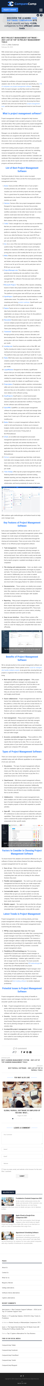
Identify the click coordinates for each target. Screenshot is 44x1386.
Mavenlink (7, 320)
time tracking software (19, 981)
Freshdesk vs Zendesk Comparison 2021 (29, 1198)
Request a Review (7, 1283)
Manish (4, 1316)
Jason (3, 1327)
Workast (6, 457)
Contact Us (5, 1272)
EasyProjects (8, 396)
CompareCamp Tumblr (9, 1360)
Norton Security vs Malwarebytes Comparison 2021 (25, 1322)
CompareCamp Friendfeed (10, 1355)
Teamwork (7, 332)
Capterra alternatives (8, 1298)
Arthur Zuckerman (13, 45)
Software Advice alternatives (11, 1293)
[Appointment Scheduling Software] (8, 1236)
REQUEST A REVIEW (10, 10)
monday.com (8, 346)
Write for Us (5, 1278)
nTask (6, 437)
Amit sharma (6, 1309)
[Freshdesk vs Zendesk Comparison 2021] (8, 1201)
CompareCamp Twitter (9, 1345)
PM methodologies (34, 963)
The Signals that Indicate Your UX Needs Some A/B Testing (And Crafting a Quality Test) (20, 1328)
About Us (5, 1267)
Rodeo (6, 422)
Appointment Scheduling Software (27, 1232)
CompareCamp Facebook (9, 1350)
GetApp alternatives (8, 1288)
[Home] (22, 4)
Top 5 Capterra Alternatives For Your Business (21, 1333)
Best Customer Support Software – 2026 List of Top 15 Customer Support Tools (21, 1310)
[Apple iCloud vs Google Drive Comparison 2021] (8, 1218)
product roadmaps (24, 302)
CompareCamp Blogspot (9, 1365)
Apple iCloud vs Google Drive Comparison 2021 (25, 1216)
